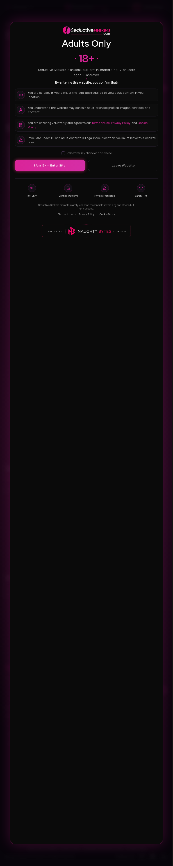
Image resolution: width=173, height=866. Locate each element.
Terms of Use (101, 123)
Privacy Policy (120, 123)
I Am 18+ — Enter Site (50, 165)
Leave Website (123, 165)
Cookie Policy (107, 214)
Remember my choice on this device (89, 153)
